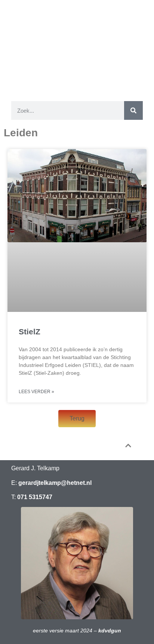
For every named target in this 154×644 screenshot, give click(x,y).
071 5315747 (34, 497)
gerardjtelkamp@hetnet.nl (55, 483)
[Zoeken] (133, 110)
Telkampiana (76, 42)
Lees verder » (36, 391)
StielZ (29, 331)
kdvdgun (109, 631)
